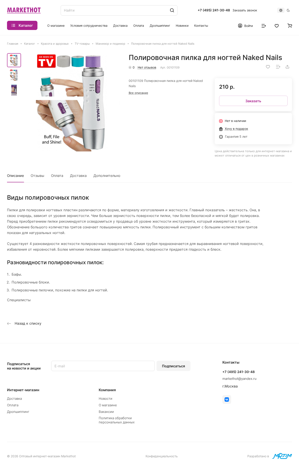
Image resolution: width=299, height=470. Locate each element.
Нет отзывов (147, 67)
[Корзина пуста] (289, 25)
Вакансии (106, 412)
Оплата (57, 175)
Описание (15, 175)
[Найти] (172, 10)
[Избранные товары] (277, 25)
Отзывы (37, 175)
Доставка (78, 175)
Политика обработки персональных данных (117, 420)
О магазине (108, 405)
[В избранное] (268, 66)
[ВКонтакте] (226, 399)
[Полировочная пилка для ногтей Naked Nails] (72, 102)
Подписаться (173, 366)
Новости (105, 398)
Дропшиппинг (18, 412)
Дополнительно (106, 175)
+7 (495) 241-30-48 (214, 10)
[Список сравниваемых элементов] (264, 25)
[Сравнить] (278, 66)
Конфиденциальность (162, 456)
